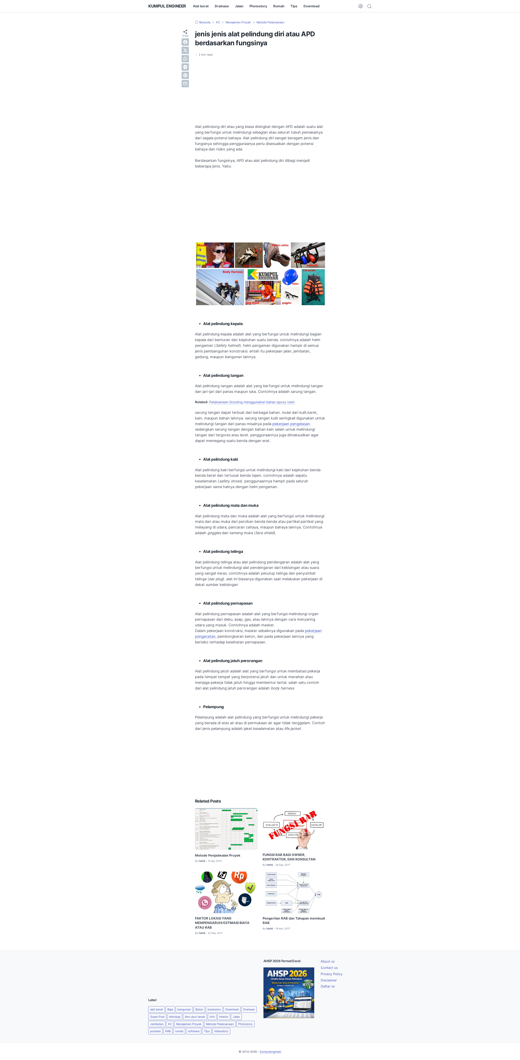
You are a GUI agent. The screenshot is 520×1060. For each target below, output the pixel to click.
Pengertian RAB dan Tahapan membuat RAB (294, 920)
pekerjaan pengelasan (291, 424)
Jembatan (157, 1024)
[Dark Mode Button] (360, 6)
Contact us (329, 968)
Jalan (239, 6)
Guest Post (157, 1016)
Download (311, 6)
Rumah (278, 6)
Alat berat (201, 6)
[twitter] (185, 50)
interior (223, 1016)
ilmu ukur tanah (195, 1016)
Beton (199, 1009)
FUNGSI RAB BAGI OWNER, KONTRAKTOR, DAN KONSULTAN (289, 857)
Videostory (221, 1031)
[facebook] (185, 42)
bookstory (214, 1009)
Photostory (258, 6)
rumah (179, 1031)
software (193, 1031)
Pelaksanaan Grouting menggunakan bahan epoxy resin (252, 402)
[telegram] (185, 67)
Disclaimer (329, 980)
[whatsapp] (185, 58)
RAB (168, 1031)
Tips (293, 6)
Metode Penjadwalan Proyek (217, 855)
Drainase (222, 6)
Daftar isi (328, 986)
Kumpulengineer (270, 1051)
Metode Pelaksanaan (220, 1024)
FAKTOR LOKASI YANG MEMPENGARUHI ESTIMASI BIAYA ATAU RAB (222, 922)
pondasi (155, 1031)
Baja (170, 1009)
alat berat (156, 1009)
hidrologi (174, 1016)
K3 (170, 1024)
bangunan (184, 1009)
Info (212, 1016)
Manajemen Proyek (189, 1024)
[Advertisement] (260, 90)
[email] (185, 83)
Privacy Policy (331, 974)
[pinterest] (185, 75)
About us (328, 961)
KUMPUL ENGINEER (167, 6)
